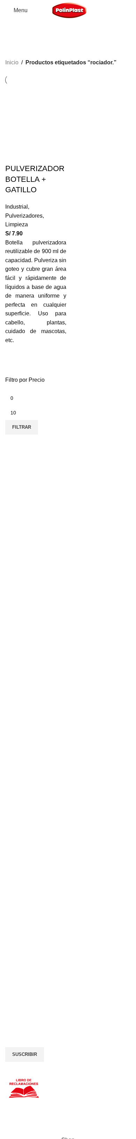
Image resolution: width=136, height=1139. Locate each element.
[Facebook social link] (10, 987)
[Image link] (58, 955)
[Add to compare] (14, 154)
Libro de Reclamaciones (32, 912)
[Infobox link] (68, 628)
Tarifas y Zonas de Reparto (35, 904)
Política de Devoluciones (32, 896)
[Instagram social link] (23, 987)
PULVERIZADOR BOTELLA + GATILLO (35, 179)
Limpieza (16, 224)
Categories (21, 46)
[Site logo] (69, 10)
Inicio (11, 62)
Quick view (14, 360)
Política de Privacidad (29, 880)
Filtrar (21, 427)
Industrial (16, 207)
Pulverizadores (24, 216)
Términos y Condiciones (32, 888)
